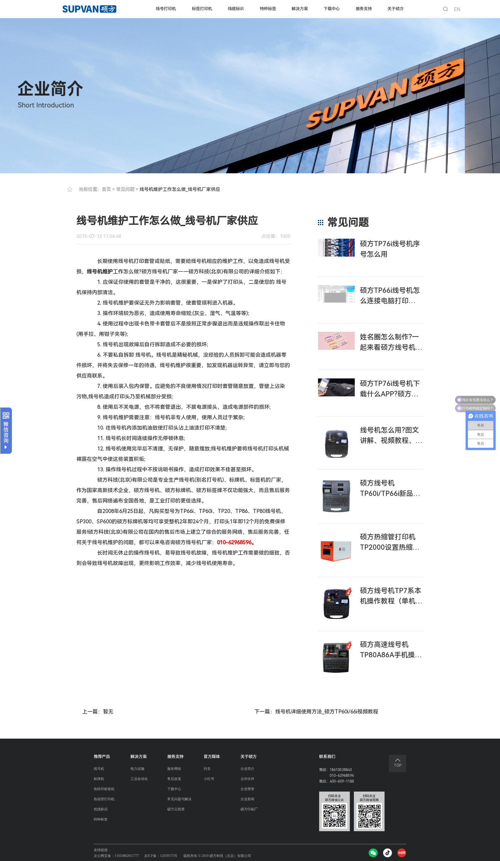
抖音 (207, 768)
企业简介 (247, 768)
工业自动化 (139, 779)
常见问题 (125, 189)
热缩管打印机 (104, 799)
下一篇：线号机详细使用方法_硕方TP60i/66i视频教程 (316, 712)
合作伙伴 (247, 779)
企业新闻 (247, 799)
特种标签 (268, 8)
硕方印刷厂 (249, 809)
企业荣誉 (247, 789)
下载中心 (331, 8)
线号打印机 (166, 8)
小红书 (209, 779)
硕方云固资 (176, 809)
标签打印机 (202, 8)
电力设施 (137, 768)
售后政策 (174, 779)
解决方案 (300, 8)
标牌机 (99, 779)
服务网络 (174, 768)
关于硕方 (395, 8)
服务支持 (364, 8)
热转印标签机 (104, 789)
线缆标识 (236, 8)
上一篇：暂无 (97, 712)
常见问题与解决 (179, 799)
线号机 (99, 768)
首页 (106, 189)
